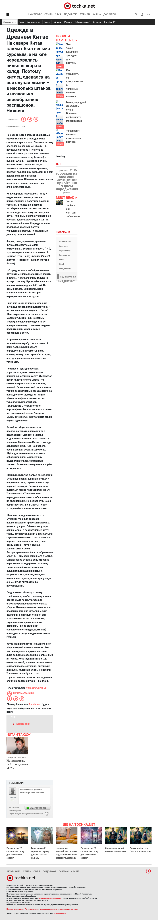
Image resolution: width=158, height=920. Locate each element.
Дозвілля (109, 14)
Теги (59, 164)
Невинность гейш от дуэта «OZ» (17, 764)
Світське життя (34, 22)
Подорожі (70, 14)
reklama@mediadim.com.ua (50, 898)
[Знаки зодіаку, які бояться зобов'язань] (59, 202)
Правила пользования (15, 909)
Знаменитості (9, 22)
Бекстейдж (23, 723)
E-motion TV (110, 22)
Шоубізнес (35, 14)
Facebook (34, 704)
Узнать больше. (60, 913)
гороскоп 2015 (66, 170)
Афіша (96, 14)
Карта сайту (65, 251)
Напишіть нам (65, 242)
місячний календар (67, 180)
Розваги (68, 22)
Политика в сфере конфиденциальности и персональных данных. (51, 909)
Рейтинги (57, 22)
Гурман (85, 14)
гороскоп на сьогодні (66, 175)
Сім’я (58, 14)
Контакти (63, 246)
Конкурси (97, 22)
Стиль (48, 14)
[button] (142, 14)
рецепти (66, 193)
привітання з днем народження (67, 186)
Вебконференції (82, 22)
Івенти (47, 22)
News (21, 22)
